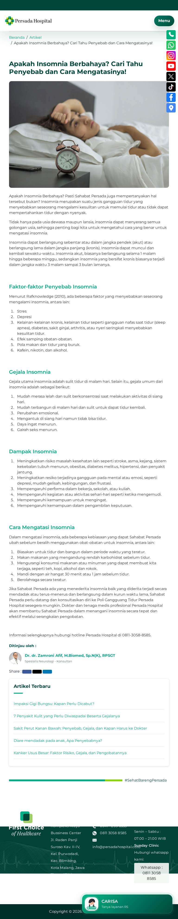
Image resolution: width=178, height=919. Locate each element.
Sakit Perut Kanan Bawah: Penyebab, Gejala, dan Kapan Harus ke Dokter (80, 728)
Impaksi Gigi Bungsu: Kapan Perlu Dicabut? (54, 704)
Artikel (35, 37)
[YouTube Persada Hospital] (171, 66)
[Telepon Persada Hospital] (171, 34)
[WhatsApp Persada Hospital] (171, 45)
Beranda (17, 37)
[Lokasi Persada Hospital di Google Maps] (171, 107)
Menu (164, 20)
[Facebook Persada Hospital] (171, 97)
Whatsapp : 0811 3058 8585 (151, 873)
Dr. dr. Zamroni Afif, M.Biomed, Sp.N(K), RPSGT (70, 655)
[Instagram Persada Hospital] (171, 55)
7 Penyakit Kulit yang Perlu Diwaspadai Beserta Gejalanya (67, 716)
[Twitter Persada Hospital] (171, 76)
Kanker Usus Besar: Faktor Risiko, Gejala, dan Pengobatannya (70, 753)
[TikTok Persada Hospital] (171, 87)
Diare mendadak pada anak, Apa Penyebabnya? (58, 740)
